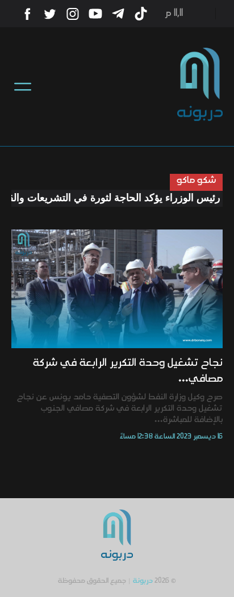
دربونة (143, 581)
